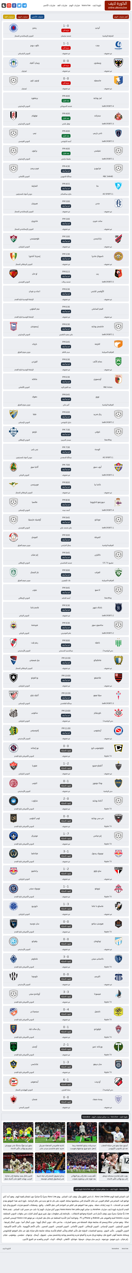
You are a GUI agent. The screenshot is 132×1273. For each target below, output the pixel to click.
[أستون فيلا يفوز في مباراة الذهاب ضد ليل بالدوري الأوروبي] (114, 1132)
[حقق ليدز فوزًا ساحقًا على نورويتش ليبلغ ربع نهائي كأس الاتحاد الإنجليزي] (18, 1132)
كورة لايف (97, 5)
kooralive (115, 1248)
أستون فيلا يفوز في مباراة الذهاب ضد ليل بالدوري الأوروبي (114, 1147)
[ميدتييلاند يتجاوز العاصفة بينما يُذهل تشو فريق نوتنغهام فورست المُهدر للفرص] (82, 1132)
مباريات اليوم (74, 5)
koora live (86, 5)
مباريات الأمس (49, 5)
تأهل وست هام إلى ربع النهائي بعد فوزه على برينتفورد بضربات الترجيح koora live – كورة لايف (83, 1178)
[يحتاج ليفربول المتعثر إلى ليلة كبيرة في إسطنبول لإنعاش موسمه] (50, 1162)
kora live (125, 1248)
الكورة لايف (6, 1248)
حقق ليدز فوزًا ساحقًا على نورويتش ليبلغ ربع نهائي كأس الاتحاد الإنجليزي (18, 1148)
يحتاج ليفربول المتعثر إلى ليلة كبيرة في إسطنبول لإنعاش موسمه (50, 1177)
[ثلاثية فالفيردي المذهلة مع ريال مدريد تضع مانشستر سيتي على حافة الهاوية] (50, 1132)
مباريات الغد (62, 5)
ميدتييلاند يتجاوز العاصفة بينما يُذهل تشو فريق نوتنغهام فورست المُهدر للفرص (83, 1148)
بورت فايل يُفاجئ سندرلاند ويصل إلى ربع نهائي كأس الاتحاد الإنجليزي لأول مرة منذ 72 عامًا (115, 1178)
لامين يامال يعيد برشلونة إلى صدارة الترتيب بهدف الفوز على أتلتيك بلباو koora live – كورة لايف (18, 1178)
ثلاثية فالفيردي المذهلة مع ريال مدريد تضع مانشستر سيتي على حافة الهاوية (51, 1148)
